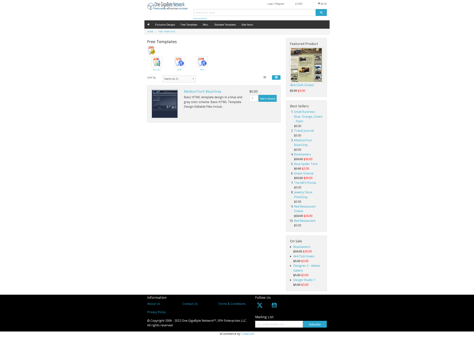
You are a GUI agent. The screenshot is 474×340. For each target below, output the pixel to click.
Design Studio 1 (304, 280)
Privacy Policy (156, 312)
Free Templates (189, 24)
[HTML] (179, 61)
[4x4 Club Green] (306, 65)
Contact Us (190, 304)
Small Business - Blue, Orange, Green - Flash (308, 116)
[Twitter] (260, 306)
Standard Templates (225, 24)
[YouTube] (274, 306)
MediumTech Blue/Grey (202, 91)
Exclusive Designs (165, 24)
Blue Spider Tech (306, 164)
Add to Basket (267, 98)
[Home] (148, 24)
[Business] (157, 61)
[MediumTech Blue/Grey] (164, 104)
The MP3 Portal (305, 183)
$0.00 (323, 3)
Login (270, 3)
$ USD (298, 3)
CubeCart (247, 334)
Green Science (303, 173)
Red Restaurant (305, 221)
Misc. (206, 24)
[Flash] (202, 61)
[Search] (321, 12)
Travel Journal (304, 131)
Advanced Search (200, 18)
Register (279, 3)
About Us (153, 304)
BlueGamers (302, 154)
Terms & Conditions (232, 304)
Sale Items (247, 24)
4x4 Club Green (302, 85)
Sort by (151, 77)
